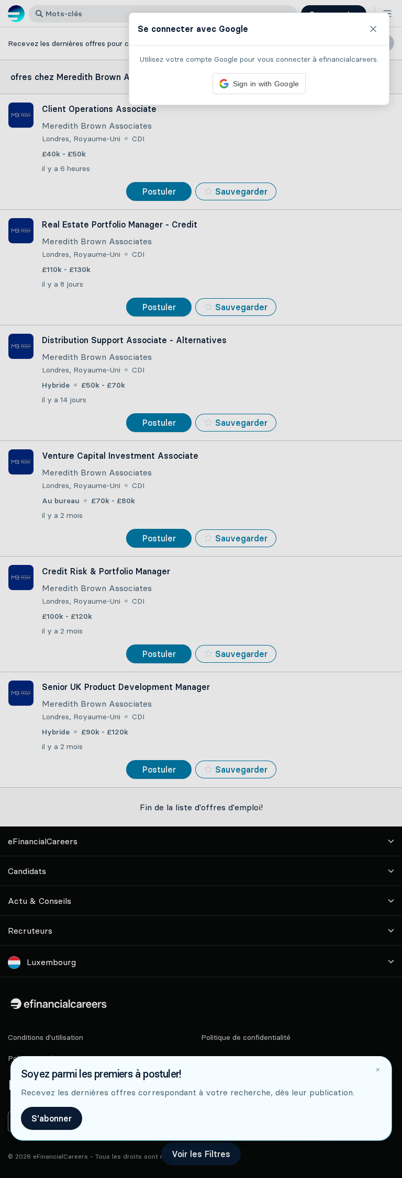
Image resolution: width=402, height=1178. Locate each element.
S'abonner (51, 1118)
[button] (201, 589)
